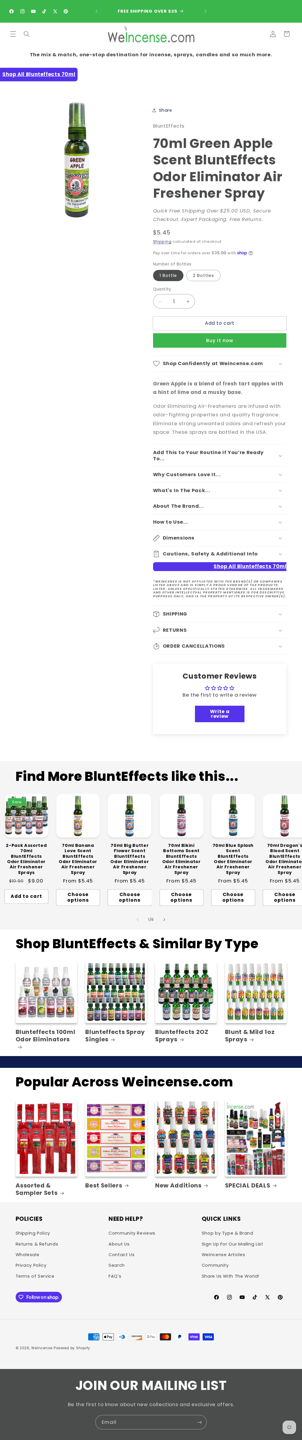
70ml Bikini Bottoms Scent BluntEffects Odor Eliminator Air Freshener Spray (181, 859)
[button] (13, 34)
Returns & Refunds (37, 1244)
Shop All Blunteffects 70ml (38, 74)
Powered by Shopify (72, 1348)
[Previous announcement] (96, 11)
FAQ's (115, 1276)
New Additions (178, 1185)
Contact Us (121, 1255)
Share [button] (165, 110)
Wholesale (28, 1255)
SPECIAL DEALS (247, 1185)
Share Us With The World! (230, 1276)
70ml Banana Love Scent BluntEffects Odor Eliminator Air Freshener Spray (78, 859)
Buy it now (219, 340)
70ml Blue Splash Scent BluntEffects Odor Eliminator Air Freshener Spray (233, 859)
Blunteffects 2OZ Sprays (182, 1035)
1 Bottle (168, 275)
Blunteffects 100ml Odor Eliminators (46, 1035)
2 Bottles (203, 275)
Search (117, 1265)
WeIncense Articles (223, 1255)
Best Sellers (103, 1185)
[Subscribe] (199, 1422)
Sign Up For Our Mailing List (232, 1244)
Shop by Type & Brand (227, 1233)
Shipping (162, 241)
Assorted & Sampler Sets (37, 1189)
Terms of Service (35, 1276)
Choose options (78, 897)
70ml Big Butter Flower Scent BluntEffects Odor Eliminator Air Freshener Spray (129, 859)
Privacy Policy (31, 1265)
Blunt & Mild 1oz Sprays (250, 1035)
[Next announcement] (205, 11)
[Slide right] (164, 919)
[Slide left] (137, 919)
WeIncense (41, 1348)
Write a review (219, 714)
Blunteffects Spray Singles (115, 1035)
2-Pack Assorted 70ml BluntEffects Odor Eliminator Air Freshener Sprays (26, 859)
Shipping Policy (33, 1233)
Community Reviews (132, 1233)
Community (215, 1265)
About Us (119, 1244)
